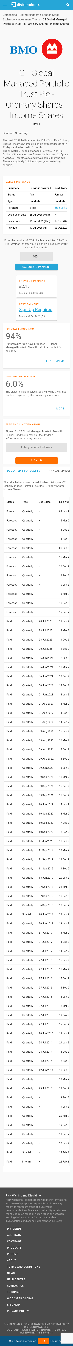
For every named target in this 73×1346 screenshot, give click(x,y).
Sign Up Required (35, 309)
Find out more (57, 1341)
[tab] (23, 471)
